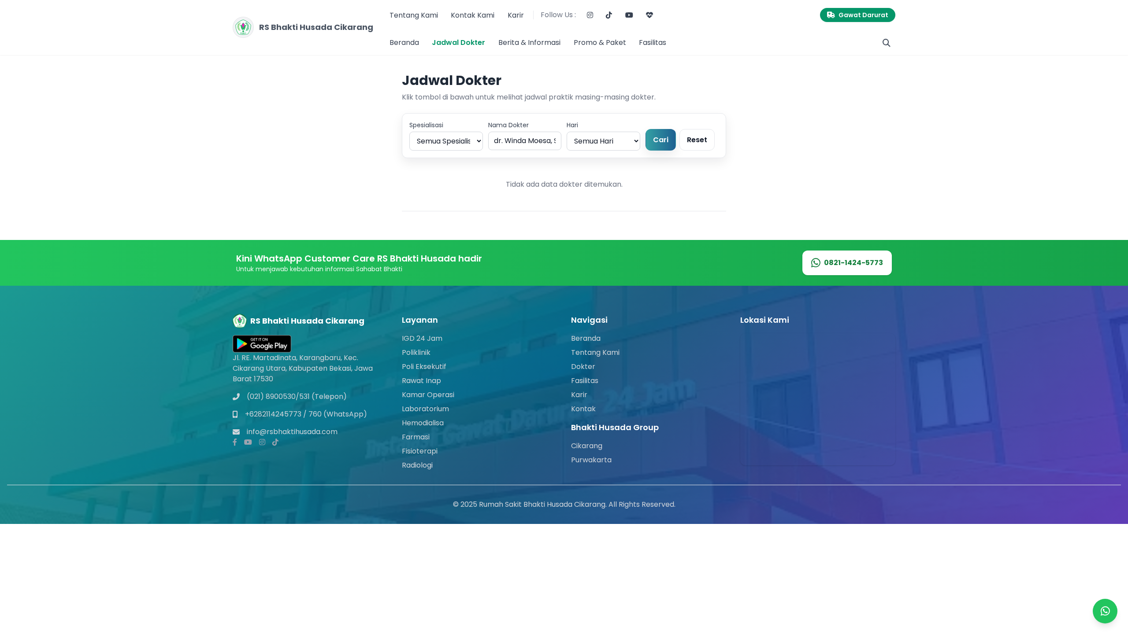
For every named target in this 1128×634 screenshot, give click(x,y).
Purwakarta (591, 460)
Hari (572, 125)
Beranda (404, 42)
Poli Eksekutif (424, 366)
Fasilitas (652, 42)
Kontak (583, 409)
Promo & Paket (600, 42)
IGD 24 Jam (422, 338)
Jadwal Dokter (458, 42)
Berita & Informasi (529, 42)
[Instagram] (590, 15)
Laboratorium (425, 409)
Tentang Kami (414, 15)
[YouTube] (629, 15)
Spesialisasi (426, 125)
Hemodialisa (423, 423)
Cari (660, 140)
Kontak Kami (472, 15)
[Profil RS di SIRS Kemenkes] (650, 15)
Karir (516, 15)
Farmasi (416, 437)
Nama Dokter (508, 125)
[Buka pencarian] (886, 43)
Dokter (583, 366)
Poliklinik (416, 352)
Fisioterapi (420, 451)
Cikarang (586, 446)
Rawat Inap (421, 381)
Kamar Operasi (428, 395)
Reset (697, 140)
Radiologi (417, 465)
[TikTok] (609, 15)
